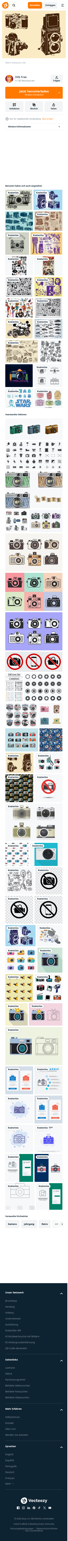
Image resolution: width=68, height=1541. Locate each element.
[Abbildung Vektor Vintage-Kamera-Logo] (46, 263)
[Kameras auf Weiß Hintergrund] (33, 1106)
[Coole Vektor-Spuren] (19, 309)
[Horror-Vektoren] (19, 330)
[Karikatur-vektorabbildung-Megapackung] (19, 393)
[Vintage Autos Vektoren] (19, 456)
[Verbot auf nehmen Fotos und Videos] (18, 1218)
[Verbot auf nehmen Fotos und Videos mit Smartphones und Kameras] (33, 858)
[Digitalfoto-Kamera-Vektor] (21, 1162)
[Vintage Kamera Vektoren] (19, 220)
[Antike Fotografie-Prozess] (21, 478)
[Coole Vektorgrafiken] (21, 287)
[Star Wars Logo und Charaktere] (19, 550)
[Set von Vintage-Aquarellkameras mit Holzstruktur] (33, 662)
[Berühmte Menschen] (19, 372)
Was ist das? (47, 118)
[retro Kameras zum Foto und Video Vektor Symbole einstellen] (21, 942)
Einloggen (50, 5)
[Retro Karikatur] (19, 435)
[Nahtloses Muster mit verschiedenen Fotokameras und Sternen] (16, 1016)
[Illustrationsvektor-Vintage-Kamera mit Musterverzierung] (18, 198)
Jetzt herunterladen (34, 92)
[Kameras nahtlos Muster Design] (16, 1138)
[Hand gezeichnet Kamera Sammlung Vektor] (19, 571)
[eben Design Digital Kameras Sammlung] (20, 1320)
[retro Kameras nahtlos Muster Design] (48, 1043)
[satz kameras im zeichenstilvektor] (16, 693)
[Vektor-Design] (19, 414)
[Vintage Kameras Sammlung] (21, 991)
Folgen (56, 80)
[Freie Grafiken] (19, 351)
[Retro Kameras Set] (44, 1015)
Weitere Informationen (19, 125)
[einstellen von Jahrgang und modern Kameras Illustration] (17, 967)
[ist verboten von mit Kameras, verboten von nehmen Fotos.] (19, 1072)
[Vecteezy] (5, 5)
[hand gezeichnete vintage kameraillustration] (19, 1377)
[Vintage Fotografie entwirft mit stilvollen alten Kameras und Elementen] (19, 527)
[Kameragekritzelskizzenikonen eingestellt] (16, 503)
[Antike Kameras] (19, 241)
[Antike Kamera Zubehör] (19, 262)
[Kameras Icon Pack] (14, 884)
